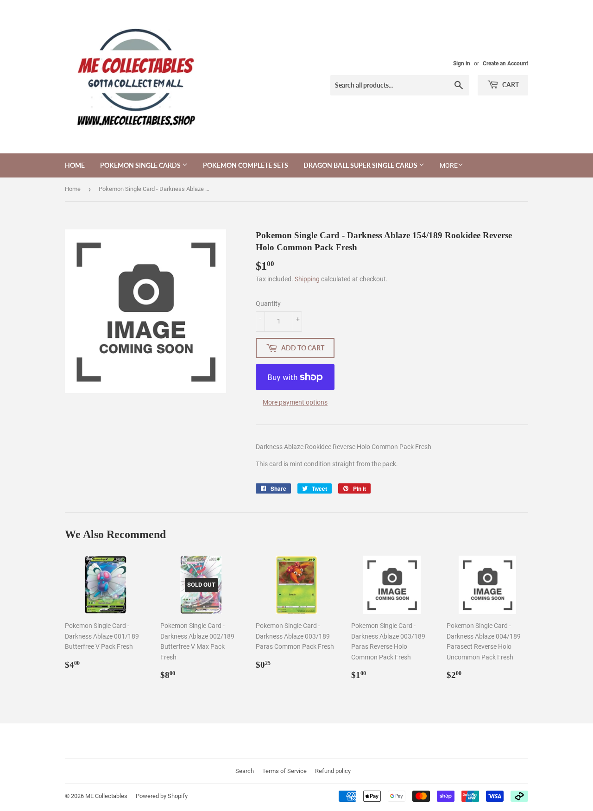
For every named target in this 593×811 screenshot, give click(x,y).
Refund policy (333, 770)
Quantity (268, 303)
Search (244, 770)
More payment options (295, 402)
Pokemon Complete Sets (245, 165)
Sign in (461, 63)
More (449, 165)
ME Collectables (106, 795)
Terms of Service (284, 770)
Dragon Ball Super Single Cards (361, 165)
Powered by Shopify (162, 795)
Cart (510, 85)
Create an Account (505, 63)
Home (75, 165)
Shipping (307, 279)
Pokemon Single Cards (141, 165)
